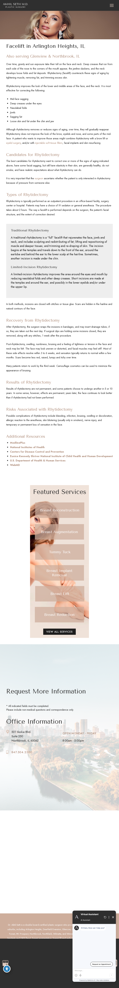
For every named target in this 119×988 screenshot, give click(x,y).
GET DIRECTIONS (19, 842)
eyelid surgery (13, 143)
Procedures (69, 836)
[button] (59, 510)
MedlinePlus (17, 443)
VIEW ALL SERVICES (59, 632)
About (65, 830)
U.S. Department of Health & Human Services (38, 460)
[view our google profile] (8, 831)
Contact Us (68, 849)
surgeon (39, 178)
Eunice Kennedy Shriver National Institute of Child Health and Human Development (61, 456)
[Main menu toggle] (111, 5)
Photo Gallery (70, 843)
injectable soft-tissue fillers (48, 143)
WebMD (15, 465)
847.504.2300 (21, 752)
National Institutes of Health (27, 447)
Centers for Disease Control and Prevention (37, 452)
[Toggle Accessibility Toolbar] (7, 969)
